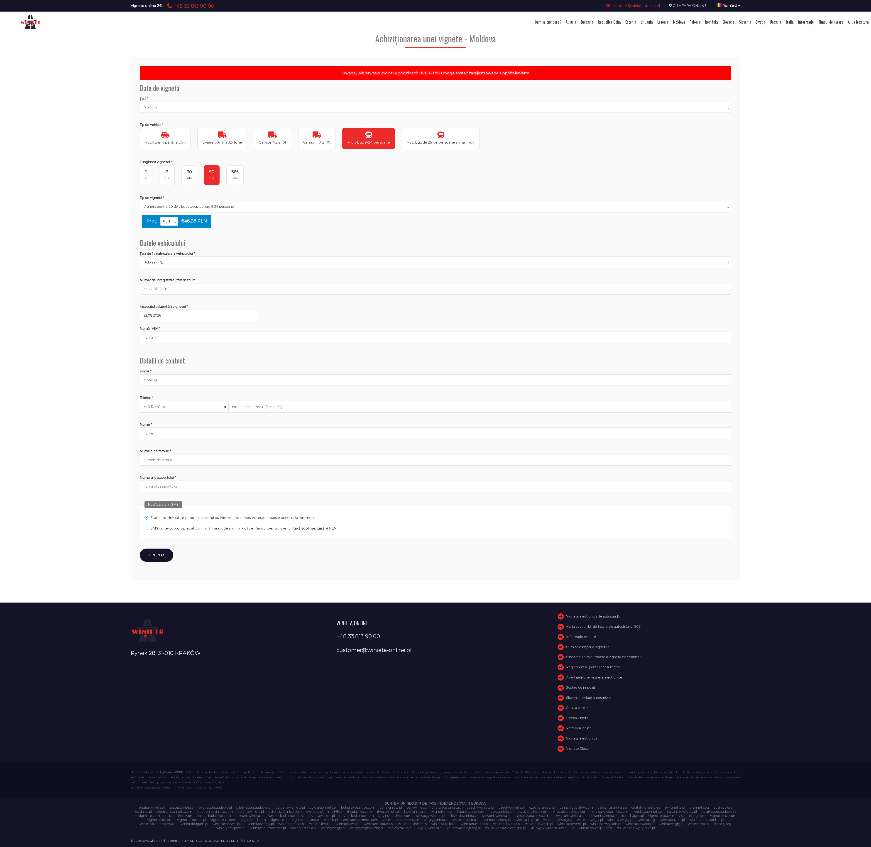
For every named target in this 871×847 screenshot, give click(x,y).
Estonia (630, 22)
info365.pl (335, 812)
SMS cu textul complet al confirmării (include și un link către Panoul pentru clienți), (244, 528)
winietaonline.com (412, 824)
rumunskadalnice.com (285, 816)
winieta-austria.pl (466, 820)
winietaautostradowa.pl (158, 824)
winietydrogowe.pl (230, 828)
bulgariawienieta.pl (290, 808)
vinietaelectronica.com (360, 820)
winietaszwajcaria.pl (605, 824)
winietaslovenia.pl (507, 824)
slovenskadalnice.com (356, 816)
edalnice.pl (143, 812)
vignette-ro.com (223, 820)
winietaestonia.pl (291, 824)
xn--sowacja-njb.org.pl (464, 828)
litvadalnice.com (359, 812)
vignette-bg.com (692, 816)
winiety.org (722, 824)
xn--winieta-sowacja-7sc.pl (592, 828)
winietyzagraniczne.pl (367, 828)
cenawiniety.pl (391, 808)
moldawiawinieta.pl (648, 812)
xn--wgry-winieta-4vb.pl (549, 828)
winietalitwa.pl (320, 824)
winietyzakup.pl (400, 828)
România (711, 22)
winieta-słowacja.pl (558, 820)
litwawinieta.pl (415, 812)
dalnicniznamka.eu (612, 808)
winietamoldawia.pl (379, 824)
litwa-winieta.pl (388, 812)
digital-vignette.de (645, 808)
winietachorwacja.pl (228, 824)
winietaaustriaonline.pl (706, 820)
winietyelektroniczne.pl (268, 828)
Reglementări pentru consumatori (593, 667)
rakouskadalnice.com (214, 816)
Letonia (662, 22)
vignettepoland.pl (306, 820)
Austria (571, 22)
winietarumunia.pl (475, 824)
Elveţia (760, 22)
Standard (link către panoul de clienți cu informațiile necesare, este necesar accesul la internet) (232, 517)
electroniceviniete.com (215, 812)
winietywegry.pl (333, 828)
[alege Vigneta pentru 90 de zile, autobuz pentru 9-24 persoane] (435, 206)
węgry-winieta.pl (429, 828)
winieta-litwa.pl (527, 820)
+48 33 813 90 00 (193, 6)
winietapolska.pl (443, 824)
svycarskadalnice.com (532, 816)
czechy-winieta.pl (480, 808)
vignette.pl (278, 820)
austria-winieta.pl (151, 808)
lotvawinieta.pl (501, 812)
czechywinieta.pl (512, 808)
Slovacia (728, 22)
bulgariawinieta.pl (323, 808)
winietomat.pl (699, 824)
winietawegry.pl (671, 824)
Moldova (679, 22)
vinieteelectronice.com (401, 820)
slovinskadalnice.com (394, 816)
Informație (806, 22)
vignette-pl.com (160, 820)
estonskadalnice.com (285, 812)
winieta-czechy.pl (497, 820)
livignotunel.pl (442, 812)
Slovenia (745, 22)
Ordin (155, 555)
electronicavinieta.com (174, 812)
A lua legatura (858, 22)
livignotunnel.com (471, 812)
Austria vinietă (577, 708)
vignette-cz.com (723, 816)
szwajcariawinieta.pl (569, 816)
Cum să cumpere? (548, 22)
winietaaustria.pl (672, 820)
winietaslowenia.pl (572, 824)
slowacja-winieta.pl (430, 816)
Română (730, 5)
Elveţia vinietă (577, 718)
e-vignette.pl (675, 808)
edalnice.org (723, 808)
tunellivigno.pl (633, 816)
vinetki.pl (331, 820)
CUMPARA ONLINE (690, 5)
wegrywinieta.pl (436, 820)
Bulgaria (587, 22)
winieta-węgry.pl (620, 820)
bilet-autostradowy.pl (215, 808)
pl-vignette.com (147, 816)
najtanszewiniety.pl (682, 812)
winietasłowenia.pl (640, 824)
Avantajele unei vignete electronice (594, 677)
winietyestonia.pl (303, 828)
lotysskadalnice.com (532, 812)
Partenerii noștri (578, 728)
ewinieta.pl (314, 812)
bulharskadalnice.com (358, 808)
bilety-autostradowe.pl (253, 808)
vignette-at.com (661, 816)
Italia (790, 22)
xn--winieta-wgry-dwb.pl (636, 828)
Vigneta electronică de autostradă (593, 616)
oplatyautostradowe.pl (718, 812)
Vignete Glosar (578, 749)
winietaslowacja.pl (539, 824)
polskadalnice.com (178, 816)
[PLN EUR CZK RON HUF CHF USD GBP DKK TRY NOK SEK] (169, 221)
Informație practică (581, 637)
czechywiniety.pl (542, 808)
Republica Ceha (609, 22)
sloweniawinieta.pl (496, 816)
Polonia (695, 22)
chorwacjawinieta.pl (447, 808)
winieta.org (646, 820)
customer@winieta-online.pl (634, 5)
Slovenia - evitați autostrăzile (588, 698)
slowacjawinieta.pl (463, 816)
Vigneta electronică (581, 738)
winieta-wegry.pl (590, 820)
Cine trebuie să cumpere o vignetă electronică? (603, 657)
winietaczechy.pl (261, 824)
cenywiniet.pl (416, 808)
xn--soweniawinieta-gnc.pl (505, 828)
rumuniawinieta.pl (249, 816)
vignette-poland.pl (191, 820)
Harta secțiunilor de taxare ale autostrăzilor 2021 (604, 627)
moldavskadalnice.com (610, 812)
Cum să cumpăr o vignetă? (587, 647)
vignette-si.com (253, 820)
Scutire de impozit (580, 688)
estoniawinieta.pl (250, 812)
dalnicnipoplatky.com (576, 808)
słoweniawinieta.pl (603, 816)
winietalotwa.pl (347, 824)
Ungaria (775, 22)
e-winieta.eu (699, 808)
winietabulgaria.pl (194, 824)
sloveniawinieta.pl (321, 816)
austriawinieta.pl (181, 808)
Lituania (647, 22)
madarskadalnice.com (570, 812)
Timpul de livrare (830, 22)
